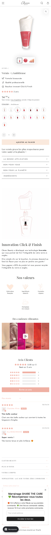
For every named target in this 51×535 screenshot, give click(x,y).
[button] (42, 3)
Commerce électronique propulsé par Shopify (25, 530)
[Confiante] (24, 117)
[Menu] (3, 3)
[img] (7, 405)
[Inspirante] (37, 109)
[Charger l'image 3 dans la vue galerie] (31, 60)
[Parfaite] (4, 109)
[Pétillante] (43, 109)
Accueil (5, 68)
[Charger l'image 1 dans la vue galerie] (19, 60)
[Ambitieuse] (17, 109)
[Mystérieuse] (30, 109)
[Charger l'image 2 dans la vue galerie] (25, 60)
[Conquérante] (17, 117)
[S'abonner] (47, 485)
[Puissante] (4, 124)
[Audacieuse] (4, 117)
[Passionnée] (30, 117)
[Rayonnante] (43, 117)
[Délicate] (37, 117)
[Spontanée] (11, 117)
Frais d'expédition (16, 100)
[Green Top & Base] (11, 109)
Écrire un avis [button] (25, 389)
